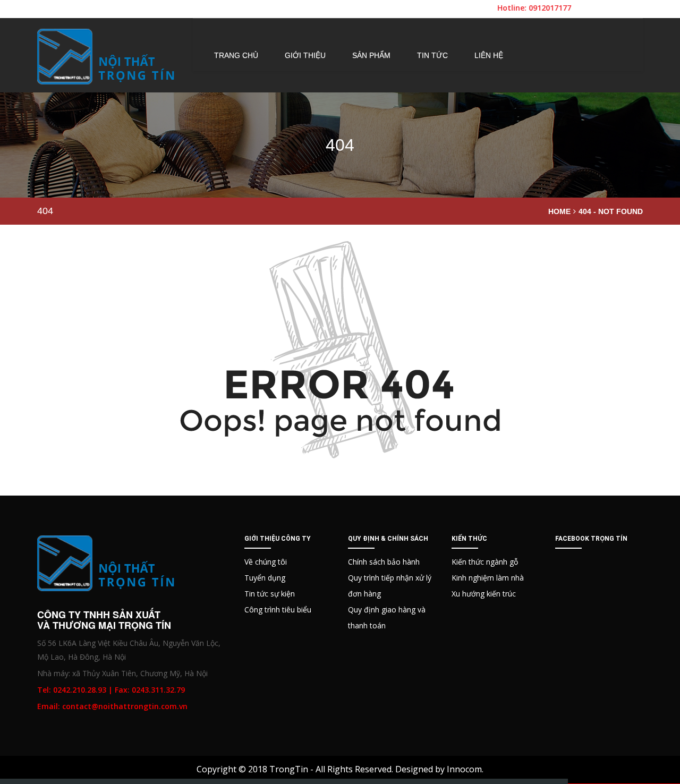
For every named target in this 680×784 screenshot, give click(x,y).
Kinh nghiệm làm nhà (488, 578)
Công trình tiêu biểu (277, 609)
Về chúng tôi (265, 562)
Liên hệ (488, 55)
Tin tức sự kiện (269, 594)
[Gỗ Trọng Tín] (106, 56)
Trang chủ (236, 55)
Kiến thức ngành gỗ (485, 562)
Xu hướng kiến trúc (484, 594)
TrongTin (288, 769)
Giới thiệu (305, 55)
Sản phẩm (371, 55)
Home (559, 211)
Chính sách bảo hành (384, 562)
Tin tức (432, 55)
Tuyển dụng (264, 578)
